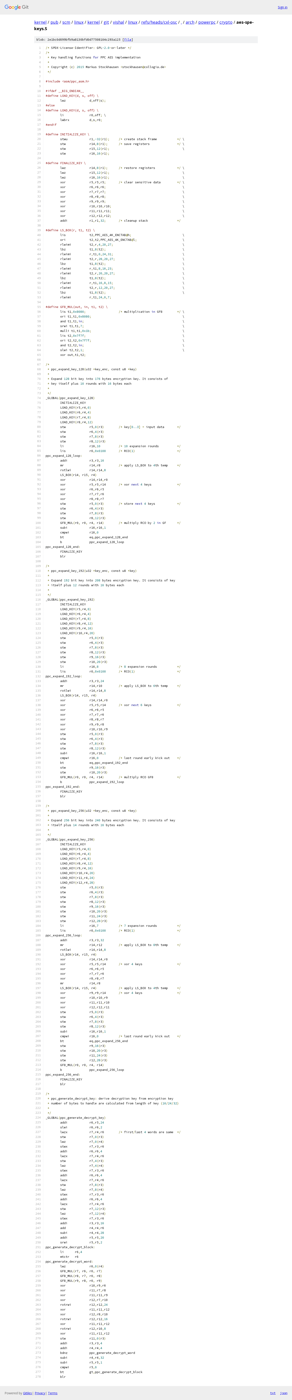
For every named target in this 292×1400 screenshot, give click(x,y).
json (283, 1393)
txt (273, 1393)
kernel (40, 22)
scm (66, 22)
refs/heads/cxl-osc (159, 22)
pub (54, 22)
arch (190, 22)
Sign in (282, 7)
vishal (118, 22)
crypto (225, 22)
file (127, 40)
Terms (52, 1393)
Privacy (40, 1393)
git (106, 22)
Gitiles (27, 1393)
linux (78, 22)
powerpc (207, 22)
